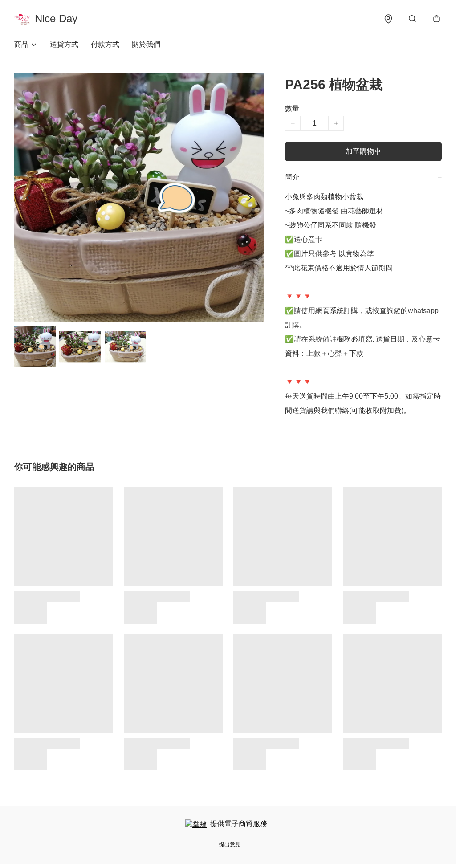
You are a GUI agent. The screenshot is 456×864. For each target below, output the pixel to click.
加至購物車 (363, 151)
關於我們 (146, 44)
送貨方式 (64, 44)
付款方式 (105, 44)
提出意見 (229, 844)
